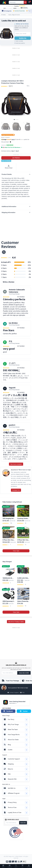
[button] (10, 141)
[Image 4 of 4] (17, 119)
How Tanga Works (14, 734)
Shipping (11, 764)
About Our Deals (13, 739)
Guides (10, 750)
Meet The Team (13, 729)
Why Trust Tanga (13, 724)
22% (29, 268)
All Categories (7, 11)
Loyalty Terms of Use (14, 812)
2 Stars (4, 274)
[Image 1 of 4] (14, 119)
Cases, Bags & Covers (14, 14)
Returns (10, 769)
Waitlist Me (22, 38)
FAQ (23, 692)
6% (30, 271)
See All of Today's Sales (16, 621)
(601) (10, 86)
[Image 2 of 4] (15, 119)
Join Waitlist (16, 158)
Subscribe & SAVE (24, 673)
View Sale (16, 551)
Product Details (7, 174)
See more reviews (16, 464)
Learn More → (12, 703)
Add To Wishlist (6, 160)
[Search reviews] (4, 252)
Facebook (9, 711)
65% (29, 265)
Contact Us (16, 490)
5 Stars (4, 265)
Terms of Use (12, 807)
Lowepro (7, 137)
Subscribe (23, 822)
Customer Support (14, 759)
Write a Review (8, 282)
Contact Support (14, 692)
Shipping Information (8, 212)
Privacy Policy (12, 802)
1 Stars (4, 277)
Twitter (25, 711)
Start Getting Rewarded (17, 701)
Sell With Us (11, 788)
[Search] (25, 2)
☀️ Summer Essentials (19, 11)
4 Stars (4, 268)
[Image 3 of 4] (16, 119)
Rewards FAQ (12, 779)
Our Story (11, 719)
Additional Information (9, 206)
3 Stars (4, 271)
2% (30, 277)
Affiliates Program (14, 793)
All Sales (3, 14)
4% (30, 274)
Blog (9, 745)
